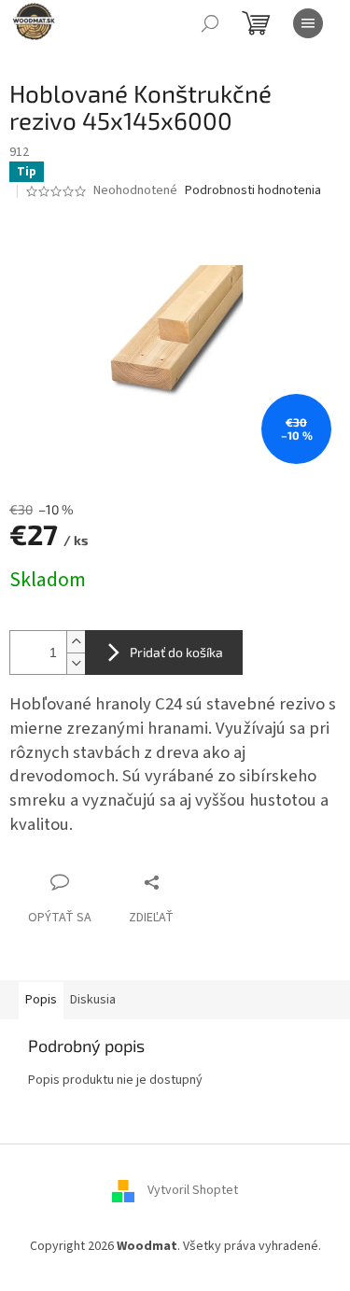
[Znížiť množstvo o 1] (75, 663)
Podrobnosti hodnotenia (253, 191)
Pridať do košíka (176, 652)
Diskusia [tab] (93, 999)
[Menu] (308, 23)
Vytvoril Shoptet (192, 1190)
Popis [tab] (41, 999)
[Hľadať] (210, 23)
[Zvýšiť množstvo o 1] (75, 642)
